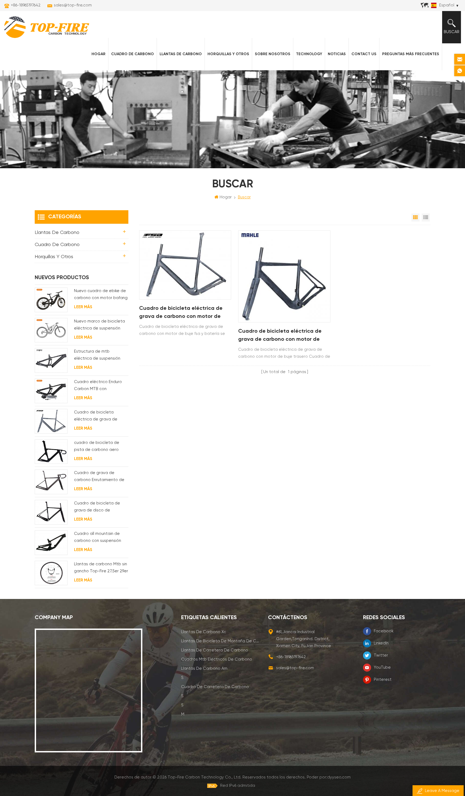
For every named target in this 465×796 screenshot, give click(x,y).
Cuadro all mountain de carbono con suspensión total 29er (97, 538)
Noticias (337, 54)
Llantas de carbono (181, 54)
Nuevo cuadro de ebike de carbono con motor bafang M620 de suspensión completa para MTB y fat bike (101, 295)
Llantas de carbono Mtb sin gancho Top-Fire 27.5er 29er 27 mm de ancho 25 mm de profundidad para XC (101, 568)
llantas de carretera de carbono (214, 650)
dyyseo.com (339, 777)
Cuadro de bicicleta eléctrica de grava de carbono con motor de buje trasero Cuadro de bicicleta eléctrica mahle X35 (280, 336)
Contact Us (363, 54)
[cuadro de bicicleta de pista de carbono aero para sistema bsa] (51, 452)
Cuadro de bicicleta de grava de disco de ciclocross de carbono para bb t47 (101, 507)
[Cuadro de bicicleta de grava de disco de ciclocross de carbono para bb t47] (51, 512)
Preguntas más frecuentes (410, 54)
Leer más (83, 307)
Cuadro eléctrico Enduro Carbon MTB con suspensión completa (98, 386)
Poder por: (329, 777)
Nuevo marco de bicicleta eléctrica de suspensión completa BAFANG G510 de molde (100, 325)
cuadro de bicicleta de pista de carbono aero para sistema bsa (96, 447)
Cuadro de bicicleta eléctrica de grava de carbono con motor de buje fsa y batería (181, 313)
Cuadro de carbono (132, 54)
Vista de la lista (426, 217)
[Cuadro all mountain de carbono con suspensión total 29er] (51, 543)
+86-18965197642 (26, 5)
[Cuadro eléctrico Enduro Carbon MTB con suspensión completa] (51, 391)
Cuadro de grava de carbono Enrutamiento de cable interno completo (99, 477)
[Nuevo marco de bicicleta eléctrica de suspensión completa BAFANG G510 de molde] (51, 330)
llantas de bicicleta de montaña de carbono (220, 641)
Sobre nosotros (272, 54)
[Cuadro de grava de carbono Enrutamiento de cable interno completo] (51, 482)
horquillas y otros (228, 54)
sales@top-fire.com (73, 5)
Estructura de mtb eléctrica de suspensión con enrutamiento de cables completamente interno (97, 355)
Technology (309, 54)
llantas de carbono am (204, 669)
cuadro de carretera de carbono (215, 687)
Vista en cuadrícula (415, 217)
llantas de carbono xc (203, 632)
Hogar (98, 54)
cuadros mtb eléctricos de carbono (216, 659)
